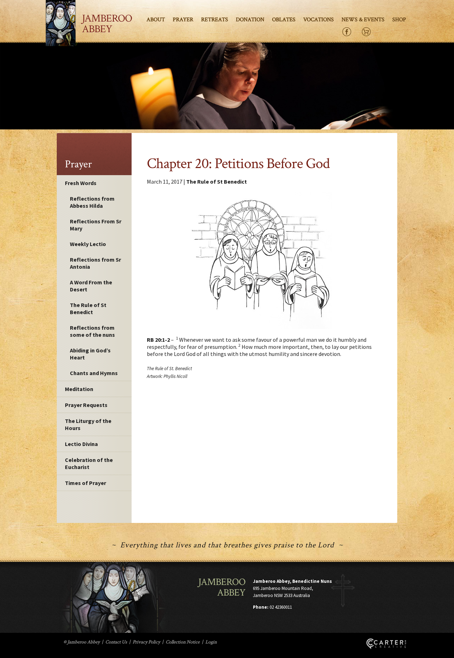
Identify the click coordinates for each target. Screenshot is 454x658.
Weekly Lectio (88, 243)
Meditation (79, 388)
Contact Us (116, 642)
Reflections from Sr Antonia (95, 263)
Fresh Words (80, 182)
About (155, 19)
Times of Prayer (85, 482)
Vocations (318, 19)
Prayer (183, 19)
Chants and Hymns (94, 373)
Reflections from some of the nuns (92, 331)
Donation (250, 19)
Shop (399, 19)
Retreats (214, 19)
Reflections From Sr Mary (95, 225)
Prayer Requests (86, 404)
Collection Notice (183, 642)
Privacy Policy (146, 642)
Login (211, 642)
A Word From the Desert (91, 286)
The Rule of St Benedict (88, 308)
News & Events (363, 19)
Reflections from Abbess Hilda (92, 202)
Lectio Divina (81, 443)
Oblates (283, 19)
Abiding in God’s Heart (90, 354)
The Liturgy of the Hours (88, 424)
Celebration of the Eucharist (89, 463)
